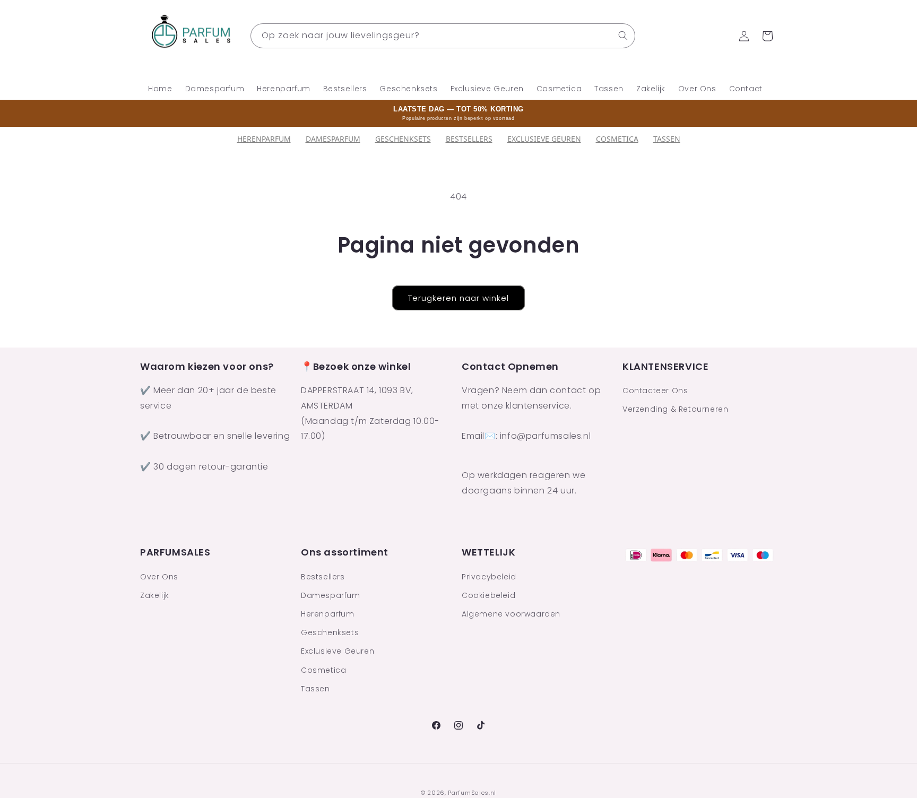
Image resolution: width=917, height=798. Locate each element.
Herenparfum (264, 139)
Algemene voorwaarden (511, 614)
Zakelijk (154, 594)
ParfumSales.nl (472, 792)
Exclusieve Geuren (544, 139)
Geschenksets (403, 139)
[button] (767, 36)
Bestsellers (323, 576)
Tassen (666, 139)
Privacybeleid (489, 576)
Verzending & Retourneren (675, 409)
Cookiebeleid (488, 594)
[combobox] (443, 36)
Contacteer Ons (655, 391)
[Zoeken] (623, 35)
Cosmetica (617, 139)
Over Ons (159, 576)
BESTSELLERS (469, 139)
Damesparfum (333, 139)
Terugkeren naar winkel (458, 297)
